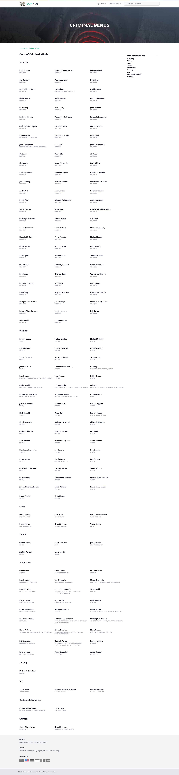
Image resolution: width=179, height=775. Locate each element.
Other (45, 742)
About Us (22, 751)
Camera (130, 77)
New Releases (114, 4)
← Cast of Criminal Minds (29, 48)
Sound (129, 65)
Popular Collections (26, 742)
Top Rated (100, 4)
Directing (130, 59)
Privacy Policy (32, 751)
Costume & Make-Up (134, 74)
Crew (129, 63)
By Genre (38, 742)
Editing (130, 70)
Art (128, 72)
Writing (130, 61)
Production (131, 68)
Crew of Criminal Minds (136, 56)
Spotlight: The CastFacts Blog (48, 751)
